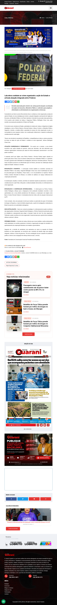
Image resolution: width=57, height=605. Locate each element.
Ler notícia (26, 294)
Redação (6, 3)
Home (42, 17)
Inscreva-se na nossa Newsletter (13, 253)
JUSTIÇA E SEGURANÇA (18, 88)
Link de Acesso (27, 247)
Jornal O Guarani (40, 601)
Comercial (11, 3)
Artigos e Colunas (9, 588)
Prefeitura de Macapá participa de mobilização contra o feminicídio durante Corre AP (28, 522)
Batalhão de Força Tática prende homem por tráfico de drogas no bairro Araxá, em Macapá (35, 307)
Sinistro (26, 282)
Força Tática (27, 301)
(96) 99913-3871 (13, 577)
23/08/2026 (28, 429)
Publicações (8, 592)
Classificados (23, 1)
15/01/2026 (30, 88)
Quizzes (16, 3)
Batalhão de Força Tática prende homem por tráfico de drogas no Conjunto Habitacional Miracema (35, 324)
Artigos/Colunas (8, 1)
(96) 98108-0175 (37, 577)
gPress (23, 601)
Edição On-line (16, 1)
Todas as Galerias (13, 528)
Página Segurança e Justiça (12, 265)
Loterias (32, 1)
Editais (28, 1)
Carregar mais (28, 334)
